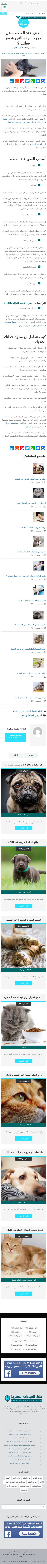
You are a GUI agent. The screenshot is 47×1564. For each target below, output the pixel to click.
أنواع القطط (37, 711)
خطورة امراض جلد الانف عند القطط (20, 1452)
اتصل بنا (19, 1556)
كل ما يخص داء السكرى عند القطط (19, 1459)
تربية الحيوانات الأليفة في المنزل (25, 1341)
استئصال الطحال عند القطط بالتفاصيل (31, 600)
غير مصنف (17, 1349)
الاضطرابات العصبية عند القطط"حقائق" (31, 503)
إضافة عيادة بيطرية (14, 1552)
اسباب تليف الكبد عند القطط (19, 1438)
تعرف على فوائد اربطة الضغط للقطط (31, 552)
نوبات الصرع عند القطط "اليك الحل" (32, 528)
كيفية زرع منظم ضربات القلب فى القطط (30, 698)
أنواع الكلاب (18, 1328)
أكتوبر (26, 53)
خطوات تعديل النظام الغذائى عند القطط (30, 479)
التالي (15, 755)
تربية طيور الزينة (31, 1349)
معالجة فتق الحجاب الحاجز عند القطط (31, 673)
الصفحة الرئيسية (35, 53)
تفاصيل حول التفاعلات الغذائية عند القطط (20, 1456)
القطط (28, 711)
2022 (29, 53)
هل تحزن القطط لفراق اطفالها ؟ (20, 303)
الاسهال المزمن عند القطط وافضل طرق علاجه (20, 1430)
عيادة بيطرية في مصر (28, 1554)
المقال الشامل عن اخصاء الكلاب (19, 1463)
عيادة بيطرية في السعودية (11, 1554)
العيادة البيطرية (36, 144)
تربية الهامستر (17, 1345)
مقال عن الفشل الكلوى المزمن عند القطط (20, 1441)
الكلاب (17, 1332)
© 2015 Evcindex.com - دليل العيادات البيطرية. (31, 1561)
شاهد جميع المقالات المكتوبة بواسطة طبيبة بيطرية (15, 737)
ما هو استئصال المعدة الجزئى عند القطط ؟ (29, 625)
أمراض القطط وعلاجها (31, 715)
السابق (31, 755)
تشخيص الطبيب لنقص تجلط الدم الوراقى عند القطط (19, 1445)
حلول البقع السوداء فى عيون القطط (20, 1448)
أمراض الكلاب (17, 1336)
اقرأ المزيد (23, 828)
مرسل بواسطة (24, 47)
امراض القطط (18, 711)
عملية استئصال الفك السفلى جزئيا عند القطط (28, 649)
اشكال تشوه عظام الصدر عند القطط (20, 1434)
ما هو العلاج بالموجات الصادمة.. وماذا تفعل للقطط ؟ (26, 576)
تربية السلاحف (32, 1345)
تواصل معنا (23, 1413)
